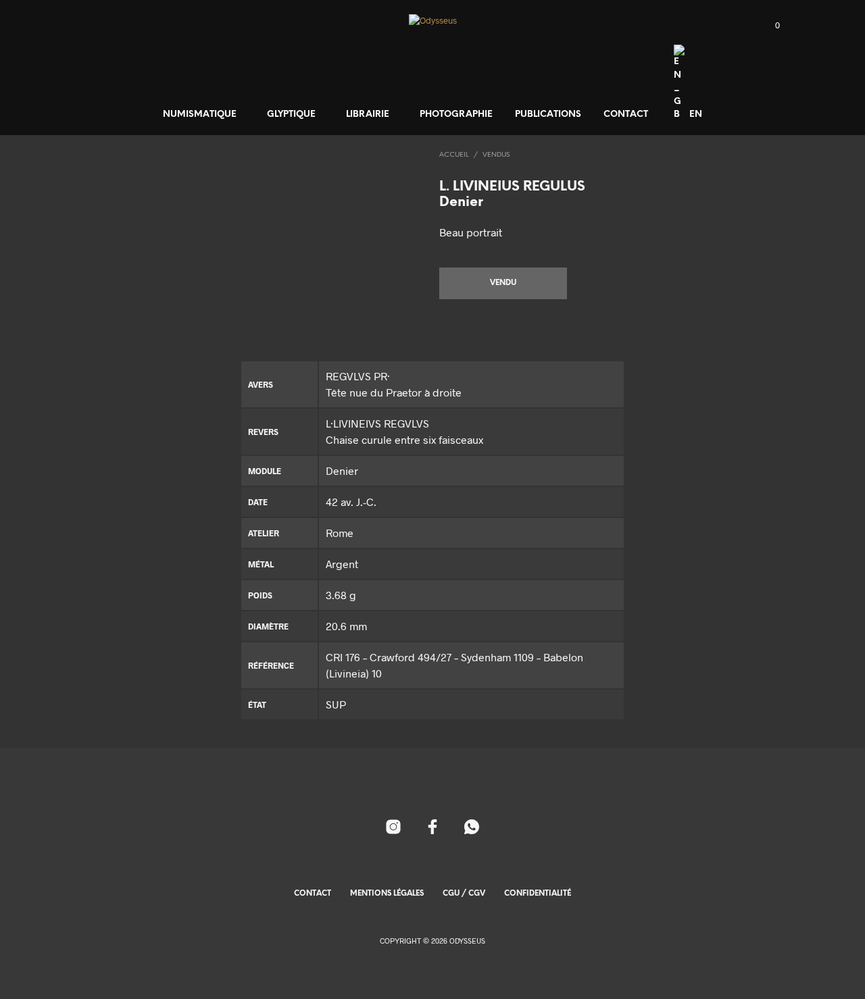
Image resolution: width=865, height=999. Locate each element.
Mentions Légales (387, 894)
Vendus (496, 155)
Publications (548, 114)
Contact (625, 114)
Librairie (367, 114)
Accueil (454, 155)
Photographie (456, 114)
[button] (770, 25)
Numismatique (200, 114)
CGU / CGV (464, 894)
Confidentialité (537, 894)
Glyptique (291, 114)
